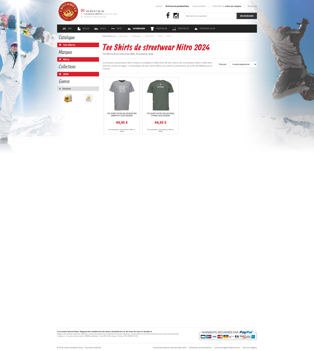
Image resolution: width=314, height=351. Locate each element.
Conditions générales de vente (227, 347)
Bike (70, 28)
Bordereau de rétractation (200, 347)
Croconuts (122, 36)
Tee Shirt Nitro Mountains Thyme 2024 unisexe (160, 114)
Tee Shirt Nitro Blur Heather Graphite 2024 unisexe (121, 114)
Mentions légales (250, 347)
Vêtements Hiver (207, 28)
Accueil (159, 6)
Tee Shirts (149, 36)
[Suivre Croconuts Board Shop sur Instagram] (176, 16)
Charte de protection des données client (170, 347)
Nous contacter (199, 6)
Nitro (160, 36)
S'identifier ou (226, 6)
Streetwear (161, 28)
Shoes (103, 28)
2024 (169, 36)
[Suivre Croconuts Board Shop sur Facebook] (168, 16)
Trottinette (183, 28)
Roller (86, 28)
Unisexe (66, 88)
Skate (119, 28)
